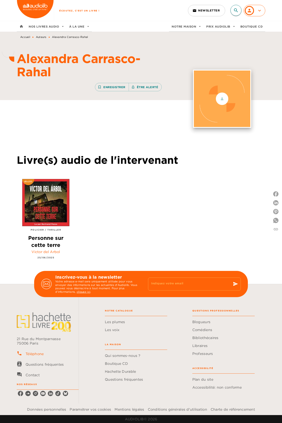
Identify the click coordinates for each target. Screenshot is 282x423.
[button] (206, 10)
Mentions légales (129, 409)
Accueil (25, 37)
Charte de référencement (233, 409)
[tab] (21, 26)
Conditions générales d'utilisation (177, 409)
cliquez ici (83, 292)
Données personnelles (46, 409)
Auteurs (41, 37)
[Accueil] (35, 10)
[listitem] (20, 393)
